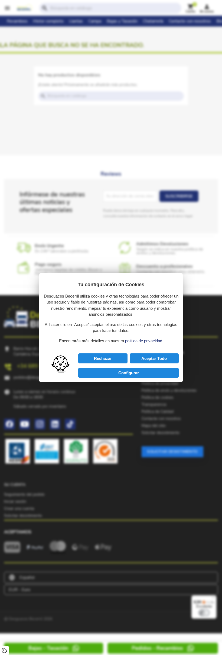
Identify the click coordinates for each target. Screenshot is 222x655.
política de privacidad (143, 340)
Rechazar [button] (103, 358)
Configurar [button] (128, 372)
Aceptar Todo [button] (154, 358)
